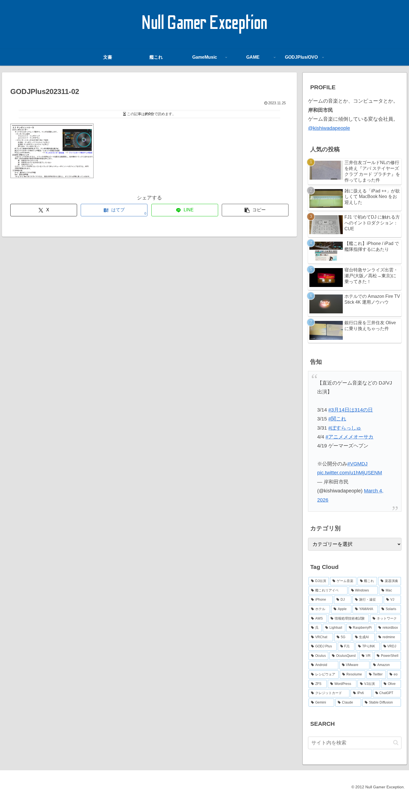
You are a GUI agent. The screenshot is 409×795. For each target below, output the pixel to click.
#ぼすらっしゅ (344, 428)
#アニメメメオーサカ (349, 437)
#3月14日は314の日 (350, 410)
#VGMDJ (357, 464)
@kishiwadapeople (329, 128)
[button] (255, 210)
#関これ (337, 419)
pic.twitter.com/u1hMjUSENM (349, 472)
